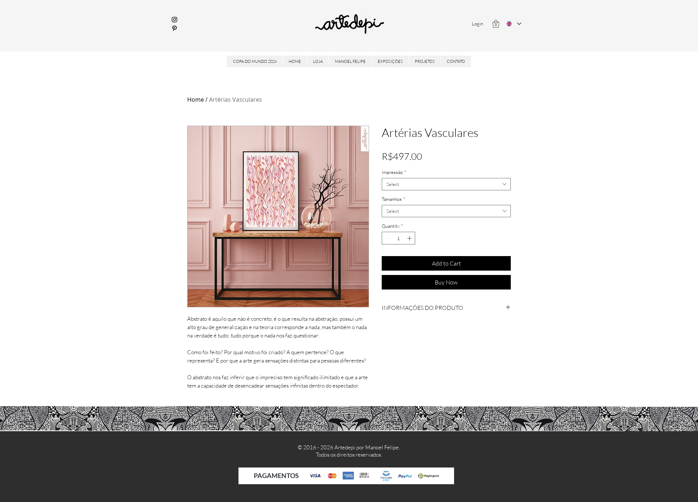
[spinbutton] (399, 238)
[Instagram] (174, 19)
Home (195, 100)
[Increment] (410, 238)
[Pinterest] (174, 28)
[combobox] (446, 184)
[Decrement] (387, 238)
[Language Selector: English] (513, 24)
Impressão (394, 172)
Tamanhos (393, 199)
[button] (496, 24)
